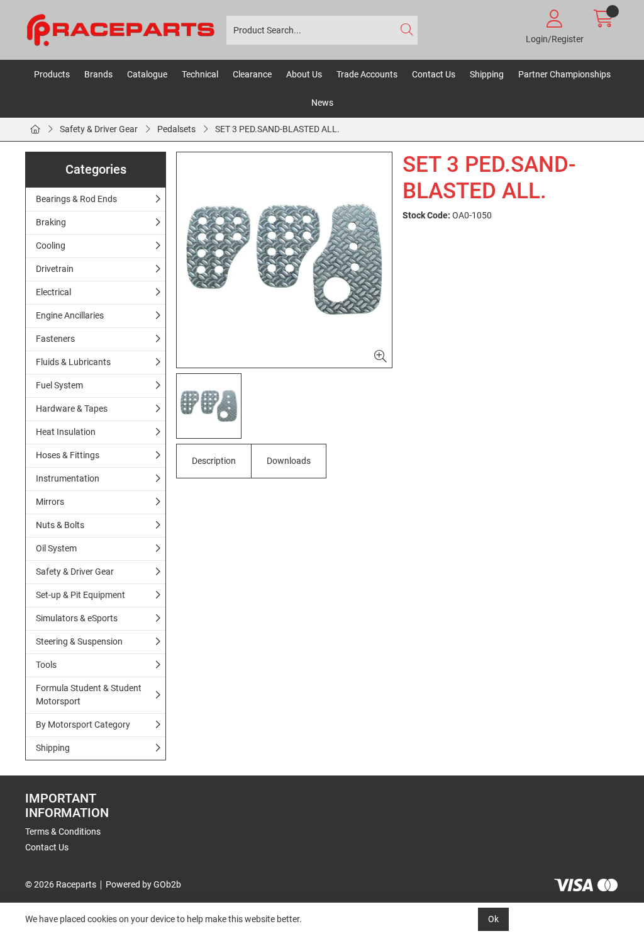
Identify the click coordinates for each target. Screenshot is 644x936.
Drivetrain (55, 269)
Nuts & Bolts (60, 525)
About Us (304, 74)
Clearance (252, 74)
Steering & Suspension (79, 641)
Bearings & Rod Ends (76, 199)
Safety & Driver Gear (99, 129)
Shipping (487, 74)
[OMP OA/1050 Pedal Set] (284, 260)
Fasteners (55, 339)
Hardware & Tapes (72, 408)
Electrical (53, 292)
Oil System (56, 548)
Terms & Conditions (63, 831)
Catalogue (147, 74)
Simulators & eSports (77, 618)
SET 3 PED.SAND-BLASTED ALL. (277, 129)
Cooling (50, 245)
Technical (200, 74)
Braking (51, 222)
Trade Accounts (366, 74)
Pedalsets (176, 129)
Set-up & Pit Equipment (80, 595)
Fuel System (59, 385)
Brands (98, 74)
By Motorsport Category (83, 724)
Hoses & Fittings (67, 455)
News (322, 103)
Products (52, 74)
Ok (493, 919)
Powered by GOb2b (143, 884)
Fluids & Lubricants (73, 362)
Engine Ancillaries (70, 315)
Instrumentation (67, 478)
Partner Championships (564, 74)
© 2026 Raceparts (60, 884)
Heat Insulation (66, 432)
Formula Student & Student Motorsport (89, 694)
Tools (46, 665)
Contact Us (433, 74)
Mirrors (50, 502)
